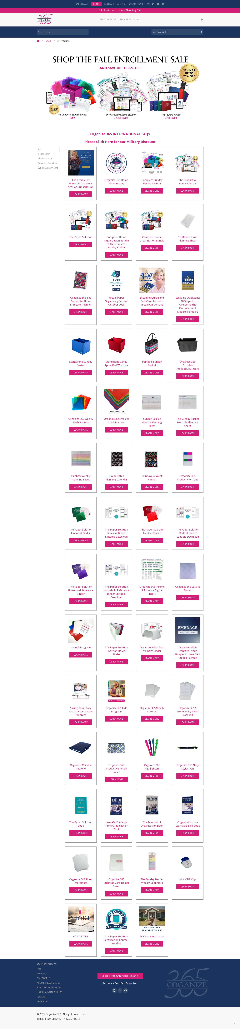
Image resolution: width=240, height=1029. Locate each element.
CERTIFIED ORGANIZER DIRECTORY (120, 975)
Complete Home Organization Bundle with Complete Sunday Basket (116, 242)
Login (136, 19)
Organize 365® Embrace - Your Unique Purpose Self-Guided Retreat (187, 653)
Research (42, 1001)
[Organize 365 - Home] (45, 19)
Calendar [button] (137, 3)
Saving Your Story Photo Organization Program (80, 711)
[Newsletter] (163, 4)
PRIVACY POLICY (71, 1018)
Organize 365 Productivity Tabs (187, 477)
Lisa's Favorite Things (49, 992)
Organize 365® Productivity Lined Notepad (187, 711)
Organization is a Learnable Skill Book (187, 824)
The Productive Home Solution (187, 181)
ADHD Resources (46, 964)
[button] (234, 1023)
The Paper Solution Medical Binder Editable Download (187, 533)
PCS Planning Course (152, 936)
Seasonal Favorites (47, 163)
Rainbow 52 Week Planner (152, 477)
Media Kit (42, 973)
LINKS (122, 3)
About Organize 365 (48, 982)
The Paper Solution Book (80, 824)
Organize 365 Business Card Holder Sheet (116, 883)
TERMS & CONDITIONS (49, 1018)
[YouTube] (158, 4)
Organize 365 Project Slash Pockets (116, 420)
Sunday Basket (109, 19)
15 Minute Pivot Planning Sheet (187, 238)
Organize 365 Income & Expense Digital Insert (152, 590)
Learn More (81, 194)
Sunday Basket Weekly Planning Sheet (152, 422)
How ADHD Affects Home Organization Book (116, 826)
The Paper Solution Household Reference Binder (80, 590)
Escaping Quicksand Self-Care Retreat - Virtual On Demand (152, 301)
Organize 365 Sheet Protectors (80, 881)
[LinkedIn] (153, 4)
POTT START (80, 936)
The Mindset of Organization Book (152, 824)
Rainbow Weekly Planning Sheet (80, 477)
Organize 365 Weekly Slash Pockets (80, 420)
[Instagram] (148, 4)
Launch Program (81, 647)
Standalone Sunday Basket (80, 363)
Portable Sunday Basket (152, 363)
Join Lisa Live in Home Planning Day (120, 10)
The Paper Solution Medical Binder (151, 531)
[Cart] (202, 19)
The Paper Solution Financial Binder (80, 531)
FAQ (39, 968)
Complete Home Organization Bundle (152, 238)
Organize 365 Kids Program (116, 709)
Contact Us (44, 978)
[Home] (38, 40)
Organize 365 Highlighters (152, 766)
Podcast (83, 3)
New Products (45, 158)
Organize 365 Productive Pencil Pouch (116, 768)
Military (109, 3)
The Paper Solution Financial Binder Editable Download (116, 533)
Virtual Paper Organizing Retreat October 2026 (116, 301)
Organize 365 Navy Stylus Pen (188, 766)
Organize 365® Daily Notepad (152, 709)
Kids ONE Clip (187, 879)
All (39, 149)
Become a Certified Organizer (120, 983)
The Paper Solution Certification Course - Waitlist (116, 940)
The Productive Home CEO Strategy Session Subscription (80, 183)
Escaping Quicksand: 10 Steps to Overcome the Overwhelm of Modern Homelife (187, 304)
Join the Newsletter (49, 987)
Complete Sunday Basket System (152, 181)
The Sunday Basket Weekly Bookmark (152, 881)
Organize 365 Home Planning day (116, 181)
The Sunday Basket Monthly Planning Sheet (187, 422)
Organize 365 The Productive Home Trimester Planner (81, 301)
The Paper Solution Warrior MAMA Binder (116, 651)
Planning (125, 19)
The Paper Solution (80, 237)
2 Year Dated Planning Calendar (116, 477)
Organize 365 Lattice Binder (187, 588)
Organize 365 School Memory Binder (152, 649)
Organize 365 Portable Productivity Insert (187, 365)
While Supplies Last (48, 167)
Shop (96, 3)
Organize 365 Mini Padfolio (81, 766)
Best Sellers (44, 153)
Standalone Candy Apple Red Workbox (116, 363)
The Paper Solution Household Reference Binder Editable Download (116, 592)
